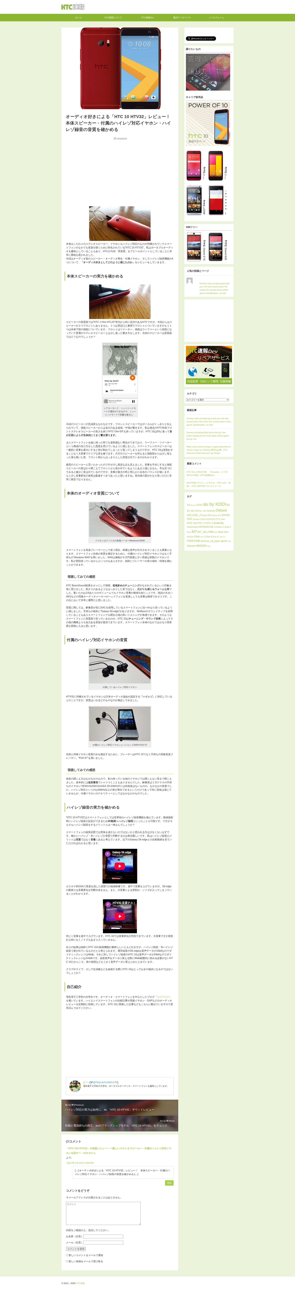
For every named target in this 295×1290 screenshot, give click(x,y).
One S (202, 537)
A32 (188, 505)
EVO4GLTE (210, 519)
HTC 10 (191, 523)
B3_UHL (202, 511)
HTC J (200, 523)
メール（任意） (74, 1242)
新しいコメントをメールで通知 (86, 1255)
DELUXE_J (194, 515)
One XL (216, 537)
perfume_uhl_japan (210, 541)
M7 (194, 531)
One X (209, 536)
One (197, 536)
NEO (216, 532)
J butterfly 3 (219, 527)
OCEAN (190, 537)
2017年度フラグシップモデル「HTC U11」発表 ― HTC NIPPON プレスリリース (208, 484)
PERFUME (193, 540)
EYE (218, 519)
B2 (228, 504)
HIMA (223, 519)
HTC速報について (113, 17)
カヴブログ (163, 997)
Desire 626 (206, 515)
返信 (169, 1183)
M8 (211, 531)
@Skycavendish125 (105, 1082)
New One (223, 532)
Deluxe (221, 510)
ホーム (78, 17)
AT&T (200, 505)
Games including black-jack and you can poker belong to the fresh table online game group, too (208, 435)
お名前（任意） (74, 1236)
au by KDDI (214, 504)
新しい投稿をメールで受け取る (86, 1261)
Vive (208, 546)
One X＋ (223, 537)
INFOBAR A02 (206, 526)
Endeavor (196, 519)
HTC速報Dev (147, 17)
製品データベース (182, 17)
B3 (197, 511)
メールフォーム (216, 17)
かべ (86, 1082)
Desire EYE (216, 515)
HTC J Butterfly (214, 523)
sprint (224, 540)
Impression (192, 527)
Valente (191, 545)
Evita (203, 519)
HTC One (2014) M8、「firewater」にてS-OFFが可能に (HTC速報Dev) (207, 473)
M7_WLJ (203, 531)
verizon (201, 545)
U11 (229, 541)
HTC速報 (73, 7)
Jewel (226, 527)
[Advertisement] (120, 164)
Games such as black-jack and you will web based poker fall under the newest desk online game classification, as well (214, 288)
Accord (193, 505)
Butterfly (211, 511)
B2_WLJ (191, 510)
